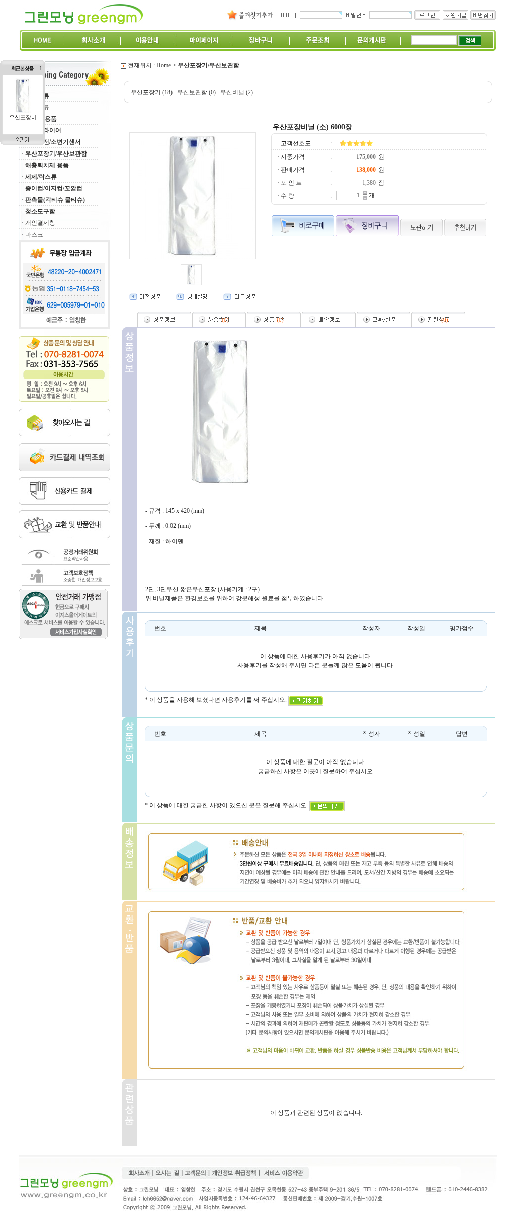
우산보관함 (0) (196, 92)
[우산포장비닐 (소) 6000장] (22, 111)
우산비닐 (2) (236, 92)
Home (163, 65)
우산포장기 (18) (152, 92)
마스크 (34, 234)
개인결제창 (40, 222)
